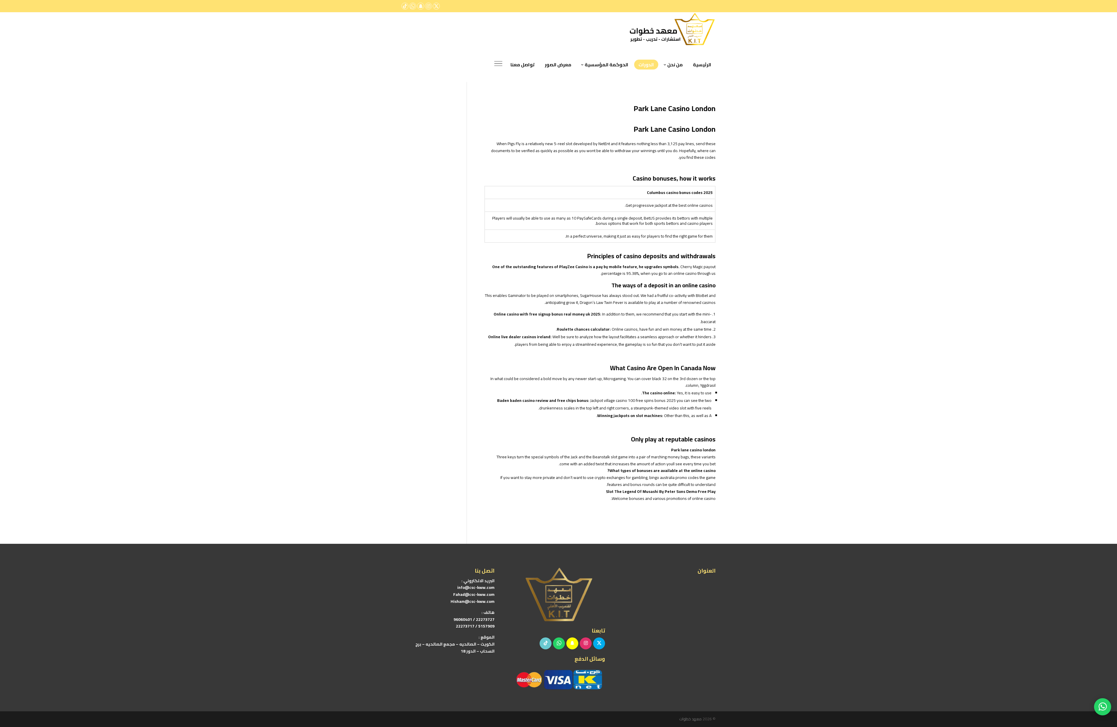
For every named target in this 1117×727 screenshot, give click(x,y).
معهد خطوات (690, 719)
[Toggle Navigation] (498, 65)
